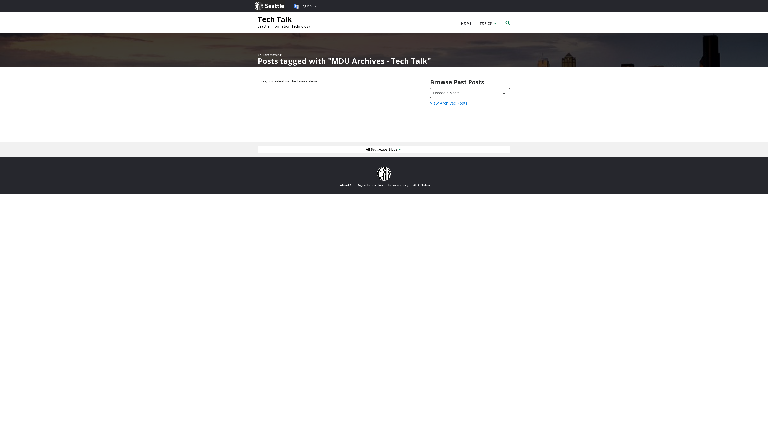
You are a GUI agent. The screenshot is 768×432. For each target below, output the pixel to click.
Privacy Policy (398, 185)
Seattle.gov (263, 2)
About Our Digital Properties (361, 185)
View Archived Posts (449, 103)
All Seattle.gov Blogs (382, 149)
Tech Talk (275, 19)
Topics (486, 23)
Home (466, 23)
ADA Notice (421, 185)
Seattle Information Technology (284, 26)
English (306, 6)
